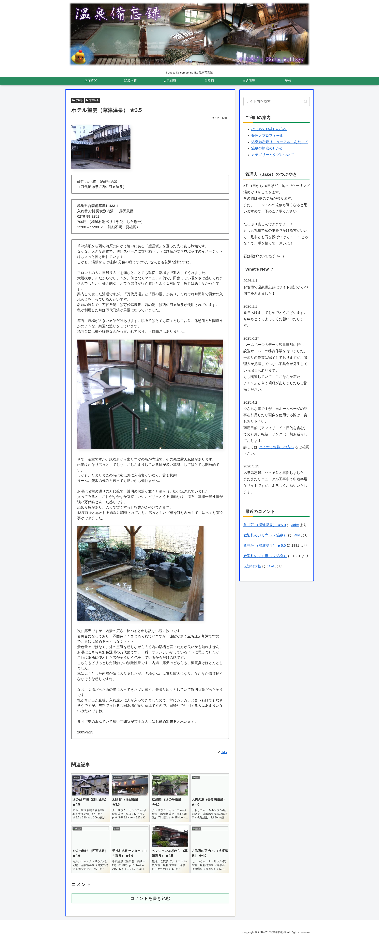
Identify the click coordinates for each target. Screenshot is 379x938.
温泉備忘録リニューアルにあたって (279, 142)
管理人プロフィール (267, 136)
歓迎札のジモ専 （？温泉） (265, 535)
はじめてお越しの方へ (269, 129)
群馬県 (79, 100)
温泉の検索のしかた (267, 148)
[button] (305, 101)
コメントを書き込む (150, 898)
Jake (295, 525)
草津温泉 (94, 100)
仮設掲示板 (252, 566)
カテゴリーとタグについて (272, 155)
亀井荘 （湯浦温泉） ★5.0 (264, 525)
